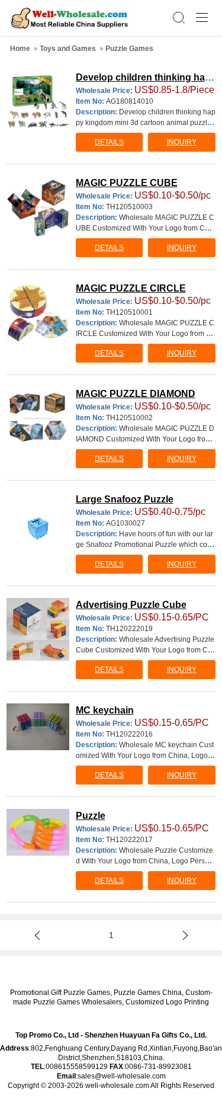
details (109, 142)
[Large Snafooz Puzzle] (38, 528)
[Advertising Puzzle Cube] (38, 629)
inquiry (182, 142)
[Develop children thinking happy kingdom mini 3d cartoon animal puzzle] (38, 100)
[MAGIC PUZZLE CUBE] (38, 207)
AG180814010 (129, 101)
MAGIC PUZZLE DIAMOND (135, 394)
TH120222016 (129, 734)
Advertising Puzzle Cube (131, 605)
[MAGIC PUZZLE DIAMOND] (38, 418)
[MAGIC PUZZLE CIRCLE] (38, 312)
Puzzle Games (129, 48)
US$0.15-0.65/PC (171, 617)
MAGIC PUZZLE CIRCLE (131, 288)
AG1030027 (125, 523)
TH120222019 (129, 629)
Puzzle (90, 816)
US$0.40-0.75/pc (169, 512)
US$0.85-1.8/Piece (174, 90)
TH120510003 (129, 207)
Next (183, 935)
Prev (39, 935)
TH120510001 (129, 312)
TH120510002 (129, 418)
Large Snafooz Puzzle (124, 499)
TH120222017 (129, 840)
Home (20, 48)
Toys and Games (68, 48)
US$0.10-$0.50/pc (172, 195)
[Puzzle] (38, 832)
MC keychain (105, 710)
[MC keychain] (38, 726)
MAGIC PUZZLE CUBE (127, 183)
